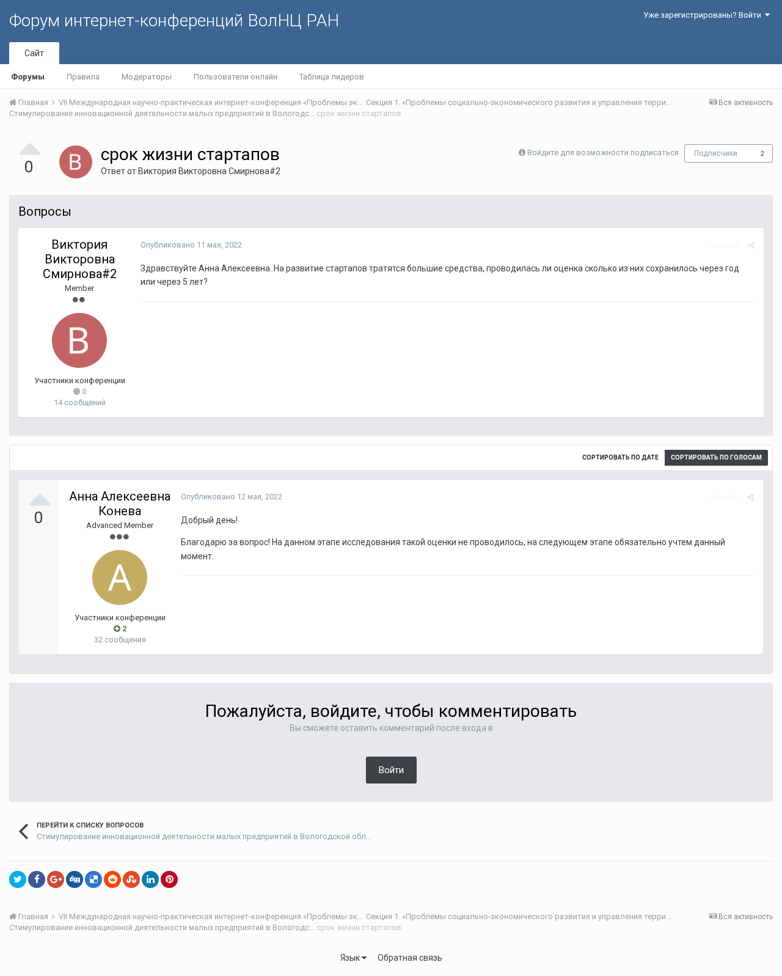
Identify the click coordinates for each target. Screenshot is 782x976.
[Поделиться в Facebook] (36, 879)
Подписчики (715, 153)
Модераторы (147, 76)
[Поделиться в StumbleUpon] (131, 879)
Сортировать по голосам (716, 457)
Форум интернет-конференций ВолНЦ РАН (174, 20)
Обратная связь (410, 958)
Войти (391, 770)
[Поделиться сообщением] (751, 245)
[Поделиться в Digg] (74, 879)
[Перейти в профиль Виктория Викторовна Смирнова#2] (75, 161)
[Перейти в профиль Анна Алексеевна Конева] (119, 577)
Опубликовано (191, 244)
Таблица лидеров (331, 76)
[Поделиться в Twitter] (17, 879)
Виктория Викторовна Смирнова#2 (209, 171)
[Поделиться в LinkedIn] (150, 879)
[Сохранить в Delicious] (93, 879)
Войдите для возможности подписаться (603, 152)
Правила (83, 76)
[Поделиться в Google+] (55, 879)
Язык (351, 958)
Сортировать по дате (620, 457)
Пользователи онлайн (235, 76)
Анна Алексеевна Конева (119, 503)
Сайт (34, 53)
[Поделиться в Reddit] (112, 879)
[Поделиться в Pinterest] (169, 879)
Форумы (28, 76)
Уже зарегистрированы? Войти (704, 15)
